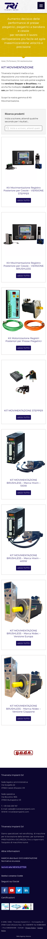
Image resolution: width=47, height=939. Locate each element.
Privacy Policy (30, 928)
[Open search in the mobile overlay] (23, 128)
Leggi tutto (23, 200)
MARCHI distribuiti (9, 858)
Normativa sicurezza (10, 861)
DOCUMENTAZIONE (28, 858)
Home (3, 61)
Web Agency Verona (23, 936)
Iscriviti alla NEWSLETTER (13, 867)
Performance (11, 61)
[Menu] (41, 5)
